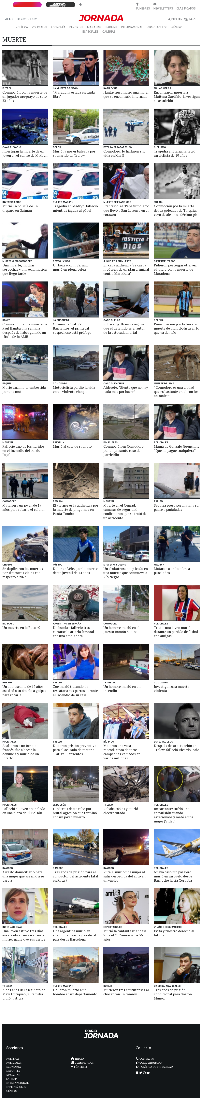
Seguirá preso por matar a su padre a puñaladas (176, 507)
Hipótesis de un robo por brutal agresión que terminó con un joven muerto (75, 812)
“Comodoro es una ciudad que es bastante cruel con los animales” (176, 391)
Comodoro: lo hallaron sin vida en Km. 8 (124, 153)
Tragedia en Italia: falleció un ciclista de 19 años (174, 153)
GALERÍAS (109, 31)
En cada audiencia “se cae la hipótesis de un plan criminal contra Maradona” (126, 269)
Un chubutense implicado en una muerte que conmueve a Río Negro (125, 572)
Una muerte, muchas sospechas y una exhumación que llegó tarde (24, 269)
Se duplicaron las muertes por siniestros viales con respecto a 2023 (22, 572)
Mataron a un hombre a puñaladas (172, 570)
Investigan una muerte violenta (171, 688)
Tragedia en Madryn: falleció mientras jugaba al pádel (75, 208)
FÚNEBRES (81, 1067)
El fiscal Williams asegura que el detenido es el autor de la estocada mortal (124, 328)
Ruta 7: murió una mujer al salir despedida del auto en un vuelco (124, 876)
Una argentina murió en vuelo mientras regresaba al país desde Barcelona (74, 935)
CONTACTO (146, 1058)
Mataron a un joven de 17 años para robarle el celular (23, 507)
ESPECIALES (90, 31)
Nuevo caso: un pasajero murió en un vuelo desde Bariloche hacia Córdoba (173, 876)
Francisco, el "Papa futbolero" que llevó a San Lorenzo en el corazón (126, 210)
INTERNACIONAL (132, 27)
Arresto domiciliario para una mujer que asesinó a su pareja (23, 876)
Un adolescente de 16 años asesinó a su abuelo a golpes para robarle (24, 690)
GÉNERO (176, 27)
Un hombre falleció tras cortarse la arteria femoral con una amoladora (73, 631)
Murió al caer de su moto (72, 446)
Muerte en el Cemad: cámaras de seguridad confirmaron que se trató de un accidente (125, 511)
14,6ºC (193, 19)
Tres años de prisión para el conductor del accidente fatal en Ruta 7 (75, 876)
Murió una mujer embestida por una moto (24, 389)
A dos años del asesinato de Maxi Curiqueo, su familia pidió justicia (23, 994)
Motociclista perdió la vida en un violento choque (74, 389)
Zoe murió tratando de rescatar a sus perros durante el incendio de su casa (75, 690)
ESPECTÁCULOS (157, 27)
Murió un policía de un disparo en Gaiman (20, 208)
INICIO (79, 1058)
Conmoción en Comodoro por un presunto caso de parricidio (123, 450)
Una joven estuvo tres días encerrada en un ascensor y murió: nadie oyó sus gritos (23, 935)
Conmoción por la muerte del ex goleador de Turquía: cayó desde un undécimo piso (176, 210)
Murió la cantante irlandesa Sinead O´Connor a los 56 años (125, 935)
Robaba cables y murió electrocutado (120, 810)
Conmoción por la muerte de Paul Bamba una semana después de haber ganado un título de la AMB (24, 330)
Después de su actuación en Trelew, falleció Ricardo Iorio (176, 747)
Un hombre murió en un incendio (121, 688)
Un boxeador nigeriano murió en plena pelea (71, 267)
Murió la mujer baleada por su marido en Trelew (74, 153)
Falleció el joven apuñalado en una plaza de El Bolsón (23, 810)
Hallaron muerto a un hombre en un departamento (75, 992)
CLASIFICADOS (84, 1062)
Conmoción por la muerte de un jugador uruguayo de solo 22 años (24, 96)
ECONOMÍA (58, 27)
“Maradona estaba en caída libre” (74, 94)
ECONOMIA (13, 1067)
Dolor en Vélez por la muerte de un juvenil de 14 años (75, 570)
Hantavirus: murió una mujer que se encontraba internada (126, 94)
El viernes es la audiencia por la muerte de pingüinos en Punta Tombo (75, 509)
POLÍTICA (22, 27)
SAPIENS (111, 27)
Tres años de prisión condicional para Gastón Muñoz (173, 994)
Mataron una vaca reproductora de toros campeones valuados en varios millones (121, 751)
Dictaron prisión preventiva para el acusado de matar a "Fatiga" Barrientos (74, 749)
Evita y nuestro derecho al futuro (174, 933)
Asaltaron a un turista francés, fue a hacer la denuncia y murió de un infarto (20, 751)
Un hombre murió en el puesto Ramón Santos (121, 629)
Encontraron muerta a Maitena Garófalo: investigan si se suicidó (177, 96)
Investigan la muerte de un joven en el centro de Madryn (24, 153)
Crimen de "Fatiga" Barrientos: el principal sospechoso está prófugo (72, 328)
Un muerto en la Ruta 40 (21, 627)
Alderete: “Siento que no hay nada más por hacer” (125, 389)
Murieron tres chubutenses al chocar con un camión (126, 992)
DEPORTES (76, 27)
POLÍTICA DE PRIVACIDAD (156, 1067)
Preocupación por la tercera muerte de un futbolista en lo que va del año (176, 328)
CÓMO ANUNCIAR (150, 1062)
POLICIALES (39, 27)
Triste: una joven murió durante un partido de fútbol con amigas (176, 631)
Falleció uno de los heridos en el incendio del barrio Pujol (23, 450)
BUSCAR (176, 19)
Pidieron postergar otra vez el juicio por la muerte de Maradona (175, 269)
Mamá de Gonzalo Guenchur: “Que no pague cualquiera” (176, 448)
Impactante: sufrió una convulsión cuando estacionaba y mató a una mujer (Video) (173, 814)
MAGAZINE (94, 27)
